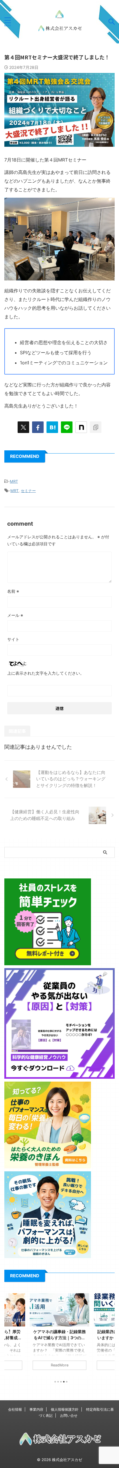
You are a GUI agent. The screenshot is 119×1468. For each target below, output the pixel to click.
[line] (66, 427)
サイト (13, 639)
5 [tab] (67, 1382)
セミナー (28, 490)
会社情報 (15, 1409)
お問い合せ (68, 1415)
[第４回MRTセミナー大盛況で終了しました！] (52, 427)
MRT (14, 481)
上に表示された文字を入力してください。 (45, 673)
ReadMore (59, 1365)
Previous (9, 1332)
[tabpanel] (59, 1334)
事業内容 (36, 1409)
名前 (13, 591)
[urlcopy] (95, 427)
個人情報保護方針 (65, 1409)
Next (109, 1332)
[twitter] (23, 427)
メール (15, 615)
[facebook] (38, 427)
